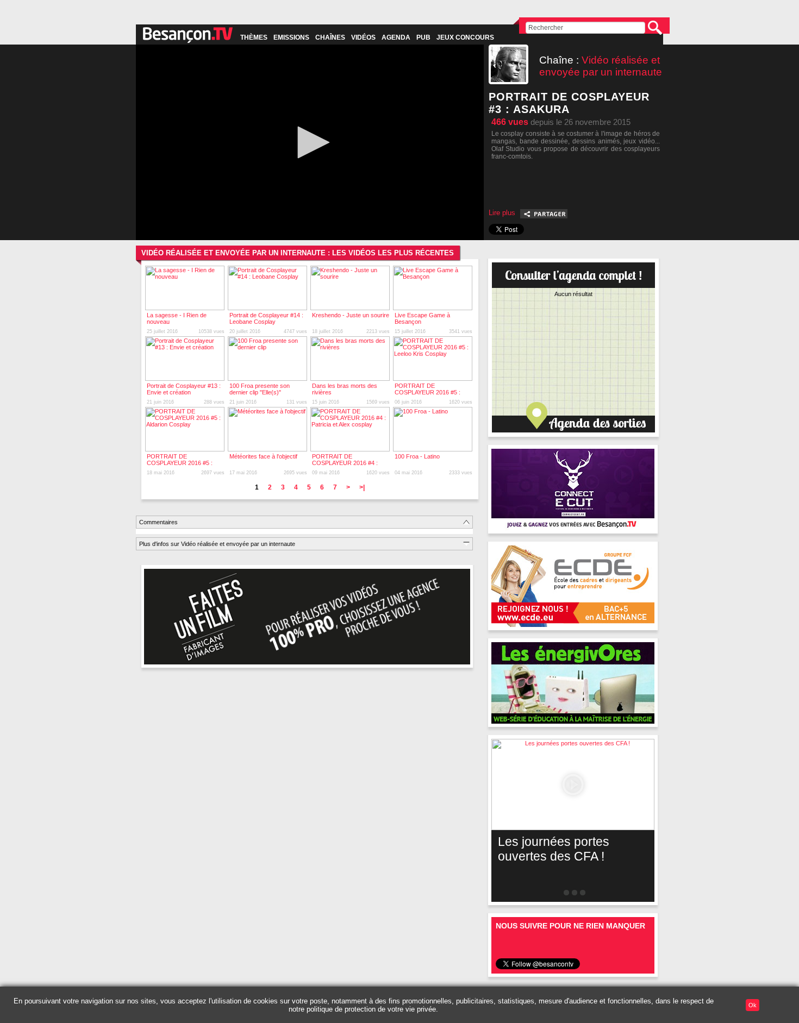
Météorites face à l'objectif (263, 456)
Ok (752, 1005)
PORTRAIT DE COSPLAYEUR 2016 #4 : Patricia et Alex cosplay (345, 463)
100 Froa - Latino (417, 456)
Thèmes (253, 37)
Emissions (291, 37)
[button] (310, 142)
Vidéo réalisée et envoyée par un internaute (600, 66)
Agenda (396, 37)
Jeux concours (465, 37)
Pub (423, 37)
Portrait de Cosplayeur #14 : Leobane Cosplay (266, 318)
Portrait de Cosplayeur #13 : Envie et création (184, 389)
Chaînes (330, 37)
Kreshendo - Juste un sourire (350, 315)
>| (362, 487)
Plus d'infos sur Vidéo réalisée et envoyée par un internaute (217, 544)
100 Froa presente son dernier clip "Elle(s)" (259, 389)
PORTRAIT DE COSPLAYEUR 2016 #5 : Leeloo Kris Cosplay (427, 392)
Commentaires (158, 522)
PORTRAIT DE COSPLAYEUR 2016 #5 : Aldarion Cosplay (180, 463)
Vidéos (363, 37)
